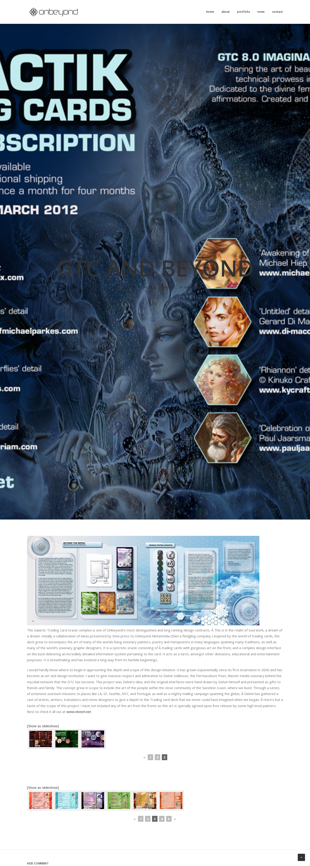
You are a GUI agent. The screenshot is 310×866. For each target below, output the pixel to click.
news (261, 12)
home (210, 12)
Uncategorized (160, 287)
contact (277, 12)
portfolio (243, 12)
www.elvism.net (78, 711)
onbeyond (192, 287)
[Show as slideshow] (43, 726)
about (225, 12)
